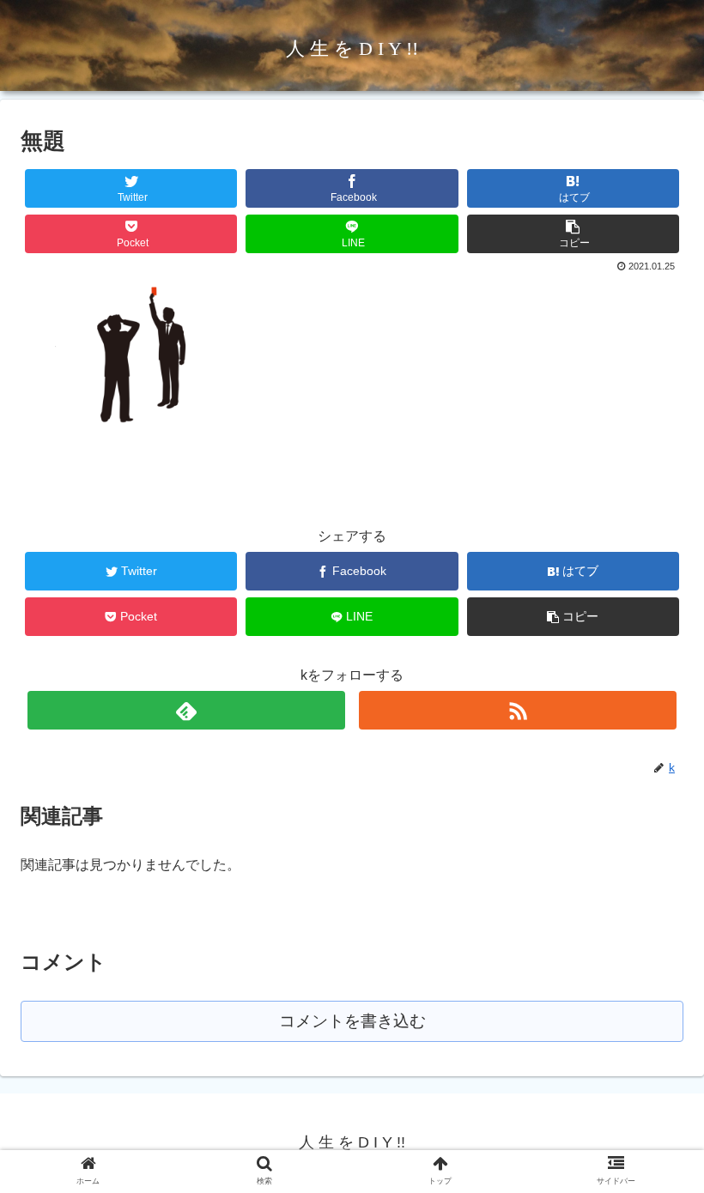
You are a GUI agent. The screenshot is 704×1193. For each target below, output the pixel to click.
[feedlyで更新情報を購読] (186, 710)
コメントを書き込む (352, 1021)
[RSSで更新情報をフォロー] (518, 710)
